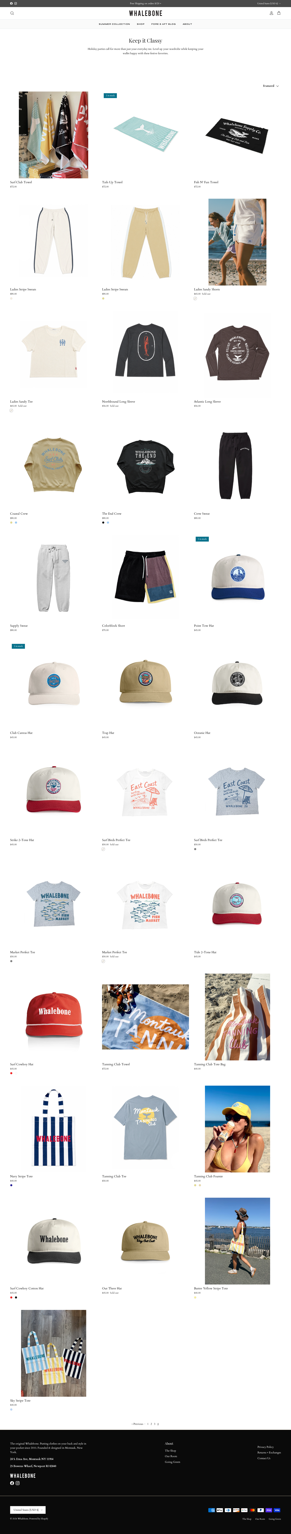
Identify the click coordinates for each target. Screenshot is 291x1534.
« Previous (137, 1424)
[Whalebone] (145, 13)
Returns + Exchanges (269, 1452)
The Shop (170, 1451)
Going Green (172, 1462)
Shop (140, 24)
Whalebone (23, 1518)
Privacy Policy (265, 1447)
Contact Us (263, 1458)
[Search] (12, 13)
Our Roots (171, 1456)
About (187, 24)
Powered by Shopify (38, 1518)
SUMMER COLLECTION (114, 24)
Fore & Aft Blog (163, 24)
